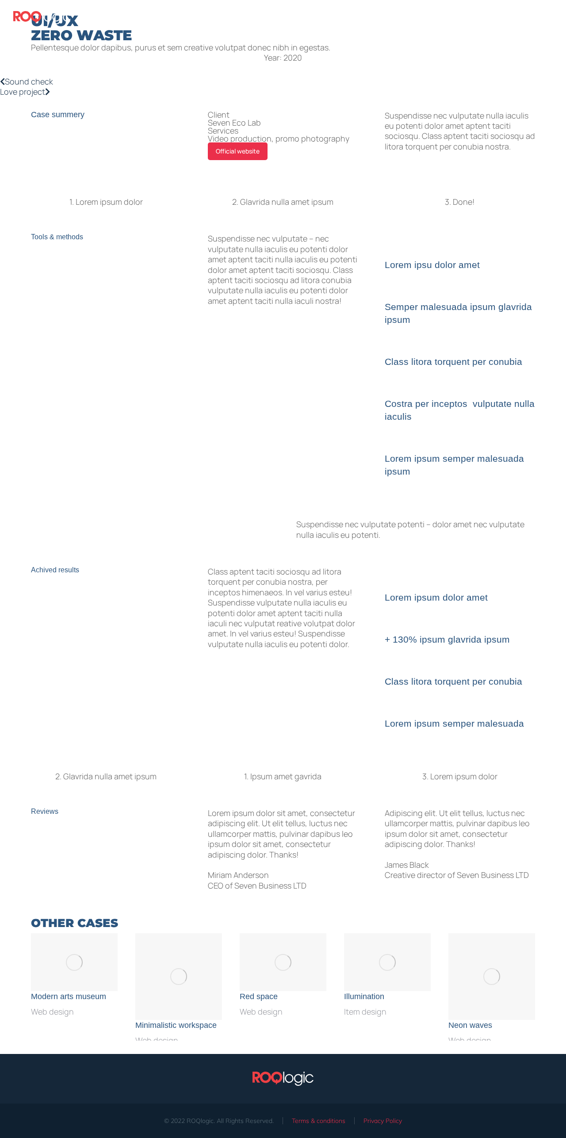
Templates (425, 18)
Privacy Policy (382, 1121)
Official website (238, 151)
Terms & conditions (318, 1121)
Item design (365, 1012)
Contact (540, 18)
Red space (259, 996)
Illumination (364, 996)
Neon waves (470, 1025)
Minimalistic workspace (176, 1025)
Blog (484, 18)
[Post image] (74, 962)
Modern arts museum (68, 996)
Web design (52, 1012)
